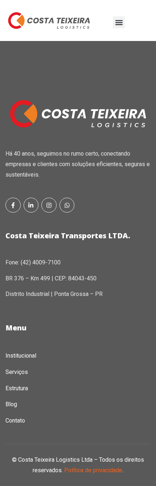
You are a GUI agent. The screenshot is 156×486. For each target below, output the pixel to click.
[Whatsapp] (67, 205)
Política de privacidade (93, 470)
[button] (119, 22)
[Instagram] (49, 205)
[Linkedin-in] (31, 205)
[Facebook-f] (13, 205)
